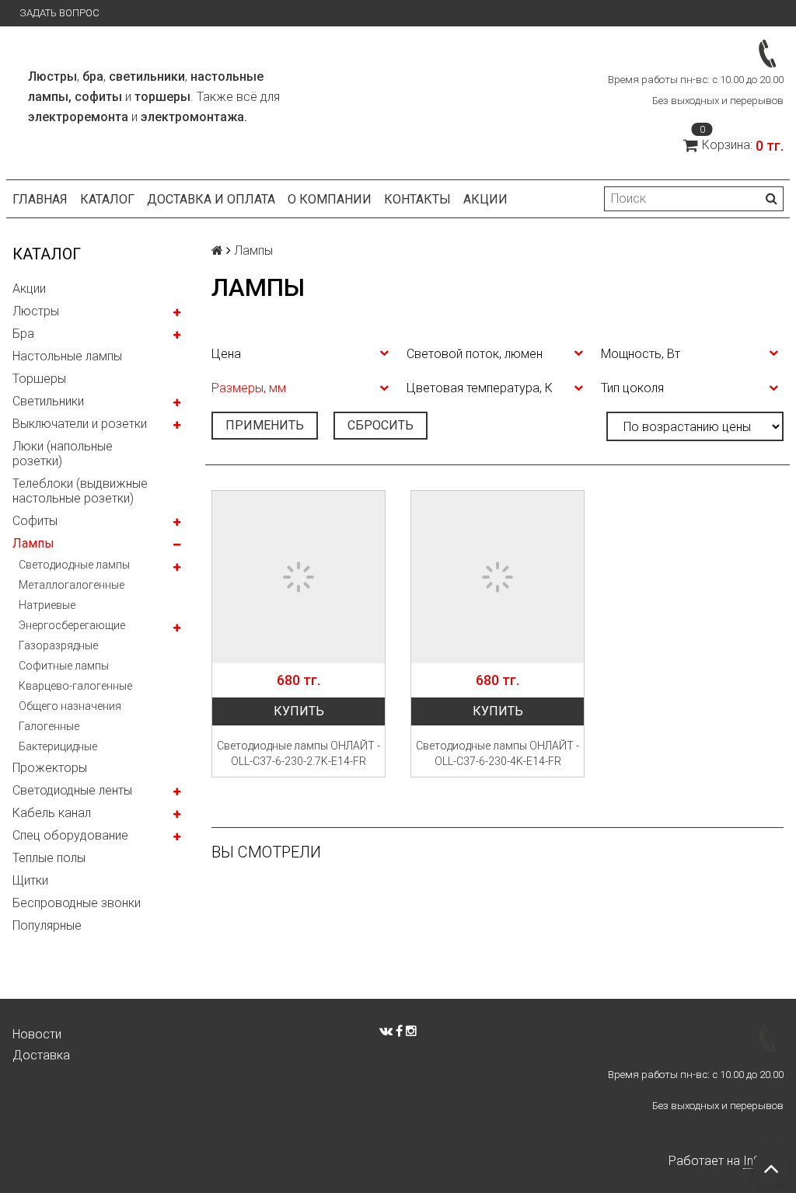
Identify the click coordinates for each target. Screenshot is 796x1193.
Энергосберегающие (72, 625)
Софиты (35, 520)
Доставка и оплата (211, 199)
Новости (36, 1034)
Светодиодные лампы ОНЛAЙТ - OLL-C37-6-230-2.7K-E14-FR (298, 753)
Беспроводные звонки (76, 903)
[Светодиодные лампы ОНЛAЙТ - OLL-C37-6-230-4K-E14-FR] (497, 577)
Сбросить (380, 425)
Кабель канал (51, 812)
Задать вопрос (59, 13)
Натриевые (47, 605)
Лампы (33, 543)
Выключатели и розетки (79, 423)
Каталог (107, 199)
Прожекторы (49, 767)
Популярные (47, 925)
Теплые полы (49, 857)
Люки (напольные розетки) (62, 453)
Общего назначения (70, 706)
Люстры (35, 311)
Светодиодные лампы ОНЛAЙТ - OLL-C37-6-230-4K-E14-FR (497, 753)
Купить (299, 711)
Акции (485, 199)
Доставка (41, 1055)
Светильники (48, 401)
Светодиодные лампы (74, 564)
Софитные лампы (64, 665)
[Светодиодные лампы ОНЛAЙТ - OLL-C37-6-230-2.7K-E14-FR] (298, 577)
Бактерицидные (58, 746)
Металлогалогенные (71, 585)
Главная (40, 199)
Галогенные (49, 726)
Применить (264, 425)
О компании (330, 199)
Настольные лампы (67, 356)
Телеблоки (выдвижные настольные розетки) (80, 491)
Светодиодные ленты (72, 790)
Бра (23, 333)
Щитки (30, 880)
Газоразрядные (58, 645)
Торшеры (39, 378)
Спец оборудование (70, 835)
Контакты (417, 199)
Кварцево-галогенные (75, 686)
